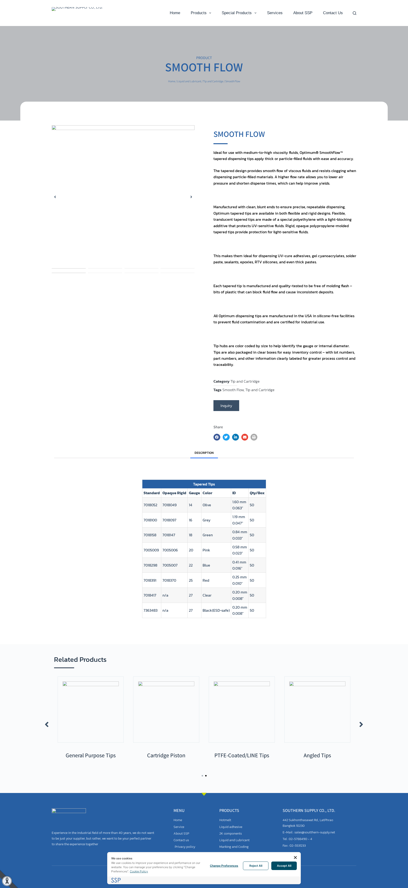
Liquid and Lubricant (189, 81)
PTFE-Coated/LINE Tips (90, 755)
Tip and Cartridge (213, 81)
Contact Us (333, 13)
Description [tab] (204, 453)
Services (275, 13)
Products (199, 13)
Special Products (237, 13)
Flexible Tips (242, 755)
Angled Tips (166, 755)
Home (175, 13)
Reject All (255, 865)
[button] (55, 197)
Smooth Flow (233, 390)
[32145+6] (123, 196)
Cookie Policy (139, 871)
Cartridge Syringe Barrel (317, 755)
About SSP (302, 13)
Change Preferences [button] (224, 865)
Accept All (284, 865)
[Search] (354, 13)
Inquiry (226, 405)
